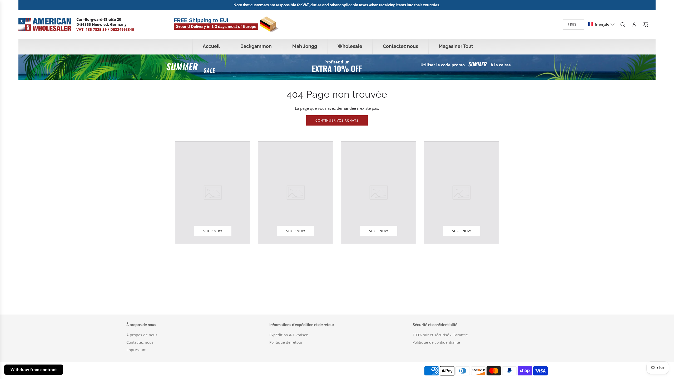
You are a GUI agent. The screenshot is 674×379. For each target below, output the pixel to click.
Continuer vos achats (337, 120)
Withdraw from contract (34, 369)
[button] (601, 24)
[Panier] (646, 24)
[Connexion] (634, 24)
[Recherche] (622, 24)
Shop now (212, 231)
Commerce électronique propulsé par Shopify (235, 370)
